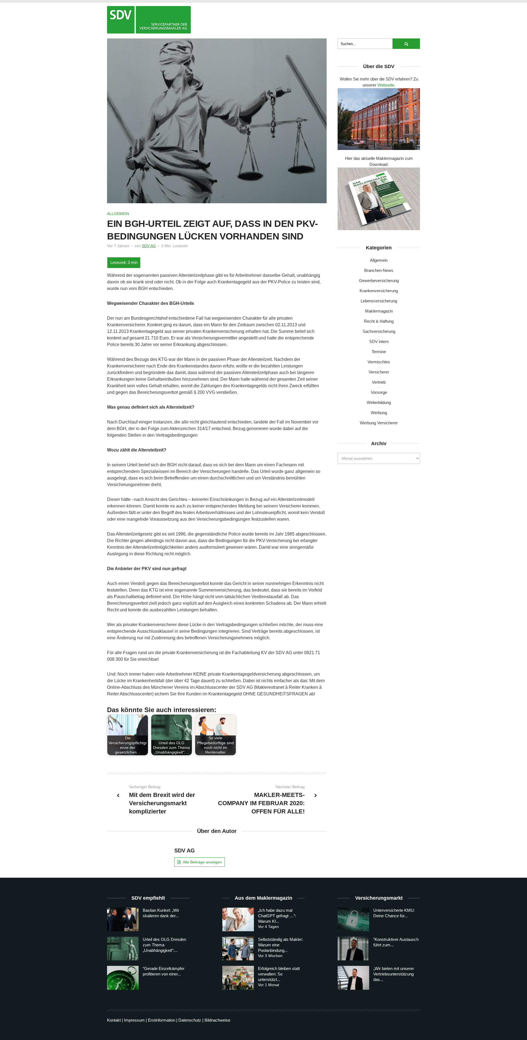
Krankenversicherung (379, 290)
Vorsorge (379, 392)
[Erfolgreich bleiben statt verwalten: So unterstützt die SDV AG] (238, 977)
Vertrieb (379, 382)
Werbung (379, 412)
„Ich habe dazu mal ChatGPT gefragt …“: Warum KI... (277, 916)
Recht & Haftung (379, 321)
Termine (379, 351)
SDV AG (149, 246)
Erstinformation (161, 1020)
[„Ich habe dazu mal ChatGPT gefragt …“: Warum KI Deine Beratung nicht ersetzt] (238, 919)
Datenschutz (189, 1020)
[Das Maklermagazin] (149, 20)
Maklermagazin (379, 311)
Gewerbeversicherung (379, 280)
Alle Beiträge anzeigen (202, 862)
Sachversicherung (379, 331)
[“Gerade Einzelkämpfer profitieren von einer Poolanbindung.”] (123, 977)
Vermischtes (379, 361)
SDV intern (379, 341)
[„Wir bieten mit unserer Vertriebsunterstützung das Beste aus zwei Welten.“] (353, 977)
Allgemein (118, 213)
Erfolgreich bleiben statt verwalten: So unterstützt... (279, 974)
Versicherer (379, 372)
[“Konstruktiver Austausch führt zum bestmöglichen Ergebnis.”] (353, 948)
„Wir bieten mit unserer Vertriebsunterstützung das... (393, 974)
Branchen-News (378, 270)
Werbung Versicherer (379, 422)
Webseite (385, 85)
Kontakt (114, 1020)
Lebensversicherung (379, 301)
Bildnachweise (217, 1020)
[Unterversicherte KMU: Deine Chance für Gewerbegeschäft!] (353, 919)
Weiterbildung (379, 402)
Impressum (134, 1020)
